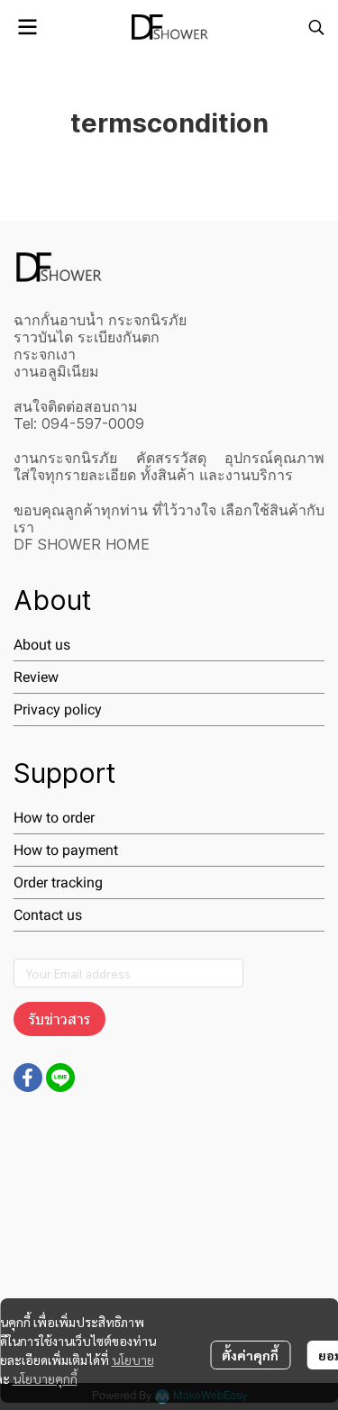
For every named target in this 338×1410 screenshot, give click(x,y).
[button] (316, 27)
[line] (60, 1077)
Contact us (48, 914)
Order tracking (58, 882)
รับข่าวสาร (59, 1019)
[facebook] (28, 1077)
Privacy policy (58, 709)
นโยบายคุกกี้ (45, 1378)
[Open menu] (27, 27)
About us (42, 644)
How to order (54, 817)
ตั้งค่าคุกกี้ (250, 1355)
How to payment (66, 850)
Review (36, 677)
